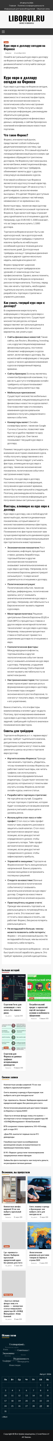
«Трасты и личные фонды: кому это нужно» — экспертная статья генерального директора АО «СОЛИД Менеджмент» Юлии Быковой (26, 1118)
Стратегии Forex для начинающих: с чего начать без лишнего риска (12, 1008)
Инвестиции (34, 1200)
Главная (12, 6)
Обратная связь (43, 9)
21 (33, 1401)
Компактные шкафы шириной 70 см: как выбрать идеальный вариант (22, 1086)
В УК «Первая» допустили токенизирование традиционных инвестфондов (24, 1154)
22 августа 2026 (44, 1217)
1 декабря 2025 (18, 1016)
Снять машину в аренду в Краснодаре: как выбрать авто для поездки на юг (23, 1093)
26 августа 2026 (18, 1217)
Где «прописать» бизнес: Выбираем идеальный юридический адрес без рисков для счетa (25, 1101)
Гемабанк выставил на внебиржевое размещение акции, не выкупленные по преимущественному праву (22, 1145)
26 (19, 1406)
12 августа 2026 (43, 1263)
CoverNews (42, 1434)
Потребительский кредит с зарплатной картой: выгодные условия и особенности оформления (39, 1010)
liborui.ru (26, 18)
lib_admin (8, 1016)
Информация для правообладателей (19, 9)
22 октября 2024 (20, 53)
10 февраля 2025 (18, 1068)
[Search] (48, 31)
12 (19, 1395)
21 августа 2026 (18, 1266)
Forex (6, 42)
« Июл (4, 1417)
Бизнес (6, 1246)
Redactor (8, 53)
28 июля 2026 (18, 1319)
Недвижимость (9, 1200)
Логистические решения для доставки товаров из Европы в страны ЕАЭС (26, 1109)
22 (41, 1401)
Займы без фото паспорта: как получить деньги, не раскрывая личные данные (26, 1161)
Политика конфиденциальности (31, 6)
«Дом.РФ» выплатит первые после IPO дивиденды (21, 1135)
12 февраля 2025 (43, 1018)
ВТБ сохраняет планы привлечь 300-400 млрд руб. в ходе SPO (25, 1127)
